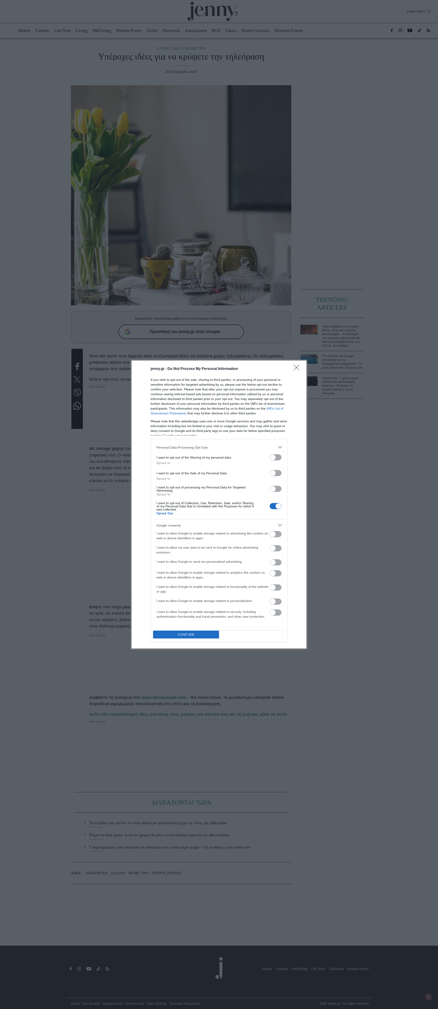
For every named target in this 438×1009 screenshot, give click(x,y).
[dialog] (219, 504)
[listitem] (219, 447)
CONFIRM (186, 634)
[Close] (298, 369)
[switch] (276, 457)
